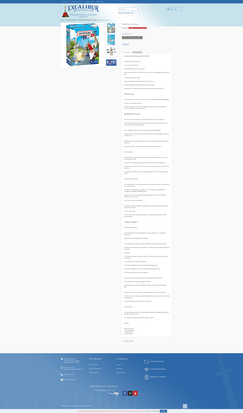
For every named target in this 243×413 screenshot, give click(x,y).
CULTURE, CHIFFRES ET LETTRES (88, 20)
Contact (119, 364)
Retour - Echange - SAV (95, 368)
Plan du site (120, 368)
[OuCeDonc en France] (111, 28)
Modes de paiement (94, 372)
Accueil (63, 20)
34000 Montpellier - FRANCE (72, 362)
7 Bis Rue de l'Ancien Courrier (72, 360)
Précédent (111, 66)
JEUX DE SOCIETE (72, 20)
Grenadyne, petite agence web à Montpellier (82, 405)
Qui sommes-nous (121, 372)
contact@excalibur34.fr (70, 379)
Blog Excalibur (101, 1)
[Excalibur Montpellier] (80, 15)
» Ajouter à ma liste (128, 341)
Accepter (163, 411)
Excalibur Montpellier (69, 359)
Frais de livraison (93, 364)
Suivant (111, 23)
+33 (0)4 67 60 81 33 (69, 374)
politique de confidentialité (152, 411)
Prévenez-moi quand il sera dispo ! (132, 38)
